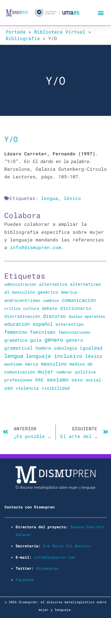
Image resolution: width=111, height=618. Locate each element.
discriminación (22, 316)
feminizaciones (74, 332)
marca (31, 364)
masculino (54, 363)
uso (8, 388)
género (53, 339)
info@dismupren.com (35, 247)
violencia (27, 388)
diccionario (75, 308)
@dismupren (47, 568)
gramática (15, 340)
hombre (43, 348)
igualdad (91, 348)
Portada (16, 32)
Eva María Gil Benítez (67, 546)
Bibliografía (23, 38)
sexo (77, 380)
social (93, 380)
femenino (15, 332)
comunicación (79, 300)
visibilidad (56, 388)
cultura (31, 308)
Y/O (11, 139)
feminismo (43, 332)
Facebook (25, 579)
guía (36, 340)
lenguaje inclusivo (54, 356)
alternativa (53, 284)
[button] (100, 13)
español (43, 324)
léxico (72, 198)
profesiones (18, 380)
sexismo (58, 379)
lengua (49, 198)
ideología (65, 348)
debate (49, 308)
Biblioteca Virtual (59, 32)
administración (20, 284)
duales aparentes (87, 316)
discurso (54, 316)
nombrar (64, 372)
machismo (13, 364)
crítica (12, 308)
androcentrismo (22, 300)
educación (17, 324)
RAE (39, 380)
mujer (46, 371)
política (85, 372)
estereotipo (70, 324)
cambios (51, 300)
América (69, 292)
